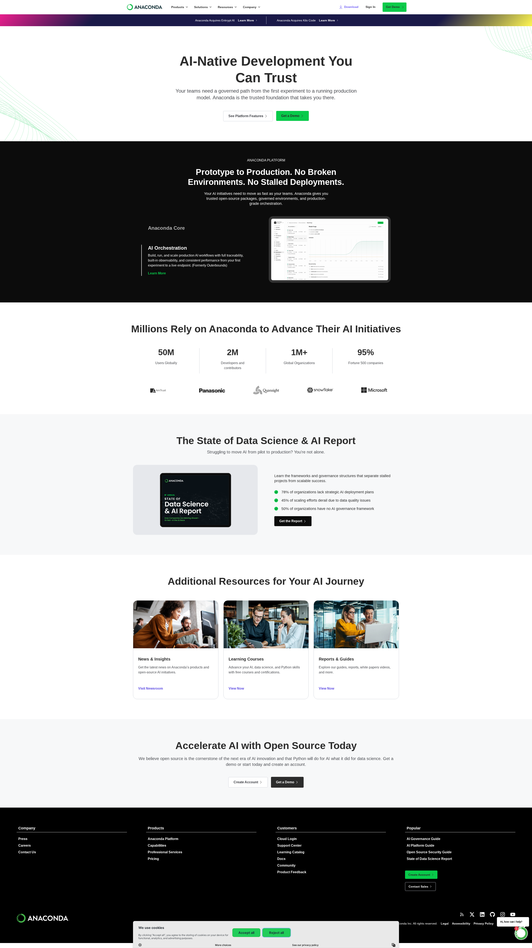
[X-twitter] (472, 914)
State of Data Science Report (429, 859)
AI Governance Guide (423, 839)
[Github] (492, 914)
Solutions (201, 7)
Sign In (371, 7)
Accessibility (461, 923)
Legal (445, 923)
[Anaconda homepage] (145, 7)
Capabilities (157, 845)
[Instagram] (502, 914)
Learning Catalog (290, 852)
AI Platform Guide (420, 845)
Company (249, 7)
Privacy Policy (484, 923)
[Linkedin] (482, 914)
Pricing (153, 859)
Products (177, 7)
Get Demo (393, 7)
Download (351, 7)
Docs (281, 859)
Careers (24, 845)
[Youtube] (512, 914)
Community (286, 865)
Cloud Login (287, 839)
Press (22, 839)
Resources (225, 7)
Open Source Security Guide (429, 852)
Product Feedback (291, 872)
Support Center (289, 845)
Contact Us (27, 852)
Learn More (157, 273)
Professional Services (165, 852)
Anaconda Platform (163, 839)
